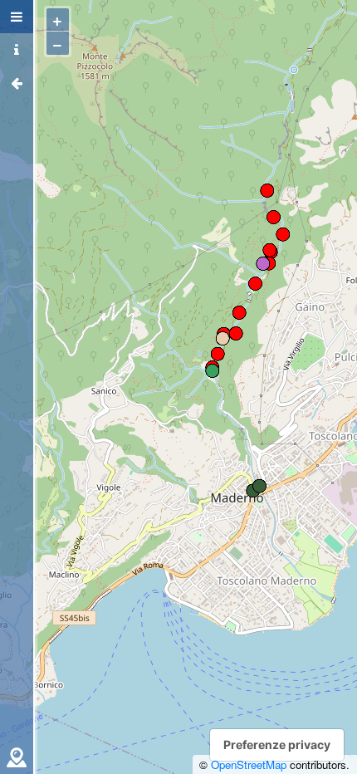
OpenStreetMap (248, 764)
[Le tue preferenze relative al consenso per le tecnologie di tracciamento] (277, 745)
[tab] (16, 16)
